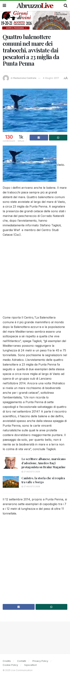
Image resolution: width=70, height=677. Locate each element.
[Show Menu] (4, 5)
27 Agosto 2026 (31, 472)
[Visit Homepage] (35, 5)
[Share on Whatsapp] (58, 137)
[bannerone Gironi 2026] (35, 20)
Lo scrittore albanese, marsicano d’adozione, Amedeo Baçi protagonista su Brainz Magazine (44, 463)
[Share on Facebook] (39, 137)
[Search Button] (65, 5)
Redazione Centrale (24, 77)
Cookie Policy (10, 664)
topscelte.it (30, 664)
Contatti (21, 660)
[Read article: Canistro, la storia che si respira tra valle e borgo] (11, 482)
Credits (7, 660)
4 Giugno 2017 (51, 77)
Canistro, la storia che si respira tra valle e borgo (43, 480)
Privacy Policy (40, 660)
